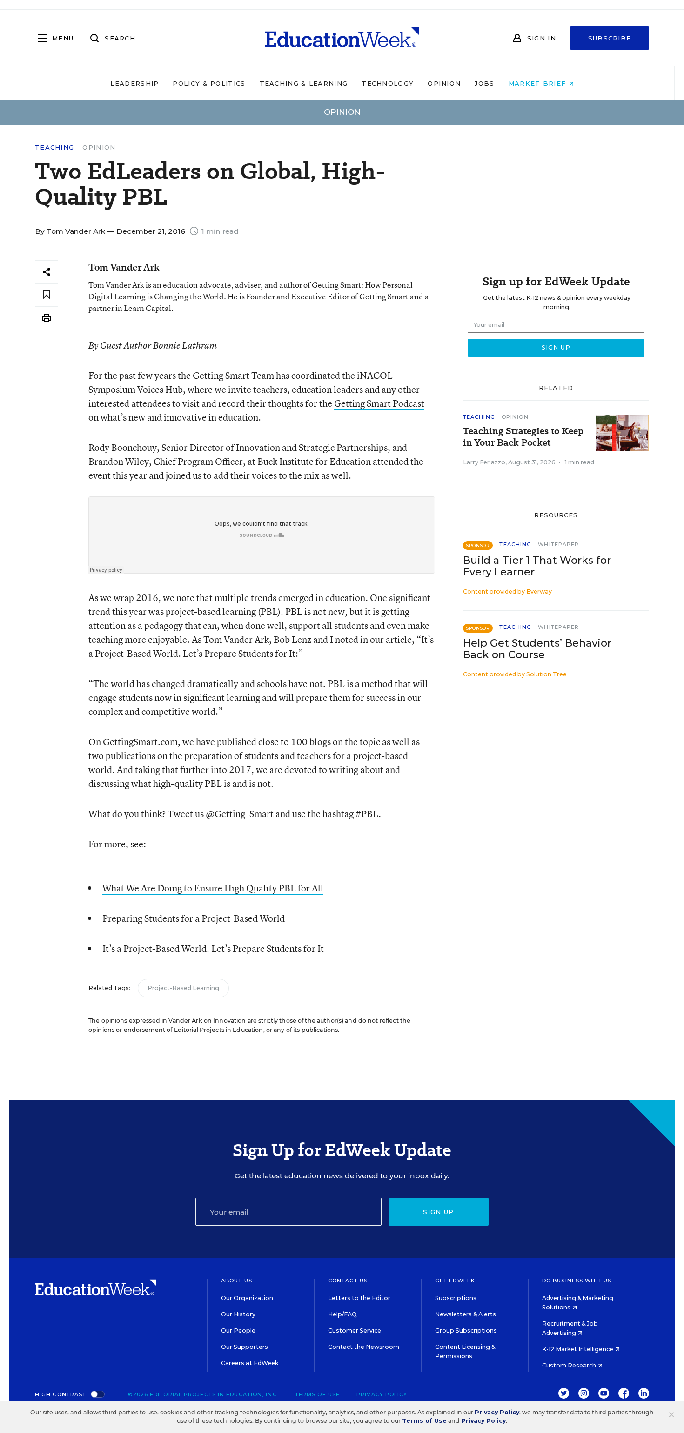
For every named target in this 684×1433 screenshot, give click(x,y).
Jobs (484, 83)
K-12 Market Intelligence (578, 1349)
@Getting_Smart (240, 813)
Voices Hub (160, 389)
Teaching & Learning (304, 83)
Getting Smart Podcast (379, 403)
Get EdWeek (455, 1280)
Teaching (54, 147)
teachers (314, 755)
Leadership (134, 83)
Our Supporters (244, 1346)
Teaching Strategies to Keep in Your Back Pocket (523, 437)
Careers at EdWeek (249, 1363)
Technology (388, 83)
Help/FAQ (342, 1314)
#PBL (366, 813)
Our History (238, 1314)
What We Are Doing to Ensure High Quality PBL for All (212, 888)
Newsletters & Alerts (465, 1314)
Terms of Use (317, 1394)
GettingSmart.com (140, 741)
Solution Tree (546, 674)
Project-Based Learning (183, 987)
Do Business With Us (576, 1280)
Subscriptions (455, 1297)
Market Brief (539, 83)
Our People (238, 1330)
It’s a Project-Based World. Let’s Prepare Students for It (213, 948)
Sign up (438, 1211)
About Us (236, 1280)
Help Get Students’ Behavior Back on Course (537, 648)
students (262, 755)
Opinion (444, 83)
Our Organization (247, 1297)
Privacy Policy (381, 1394)
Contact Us (348, 1280)
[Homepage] (342, 38)
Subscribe (609, 38)
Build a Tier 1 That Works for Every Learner (537, 566)
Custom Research (569, 1365)
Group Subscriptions (466, 1330)
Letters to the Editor (359, 1297)
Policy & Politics (209, 83)
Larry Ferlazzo (484, 462)
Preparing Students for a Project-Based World (193, 918)
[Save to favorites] (46, 295)
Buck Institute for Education (314, 461)
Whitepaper (558, 544)
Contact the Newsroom (363, 1346)
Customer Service (354, 1330)
